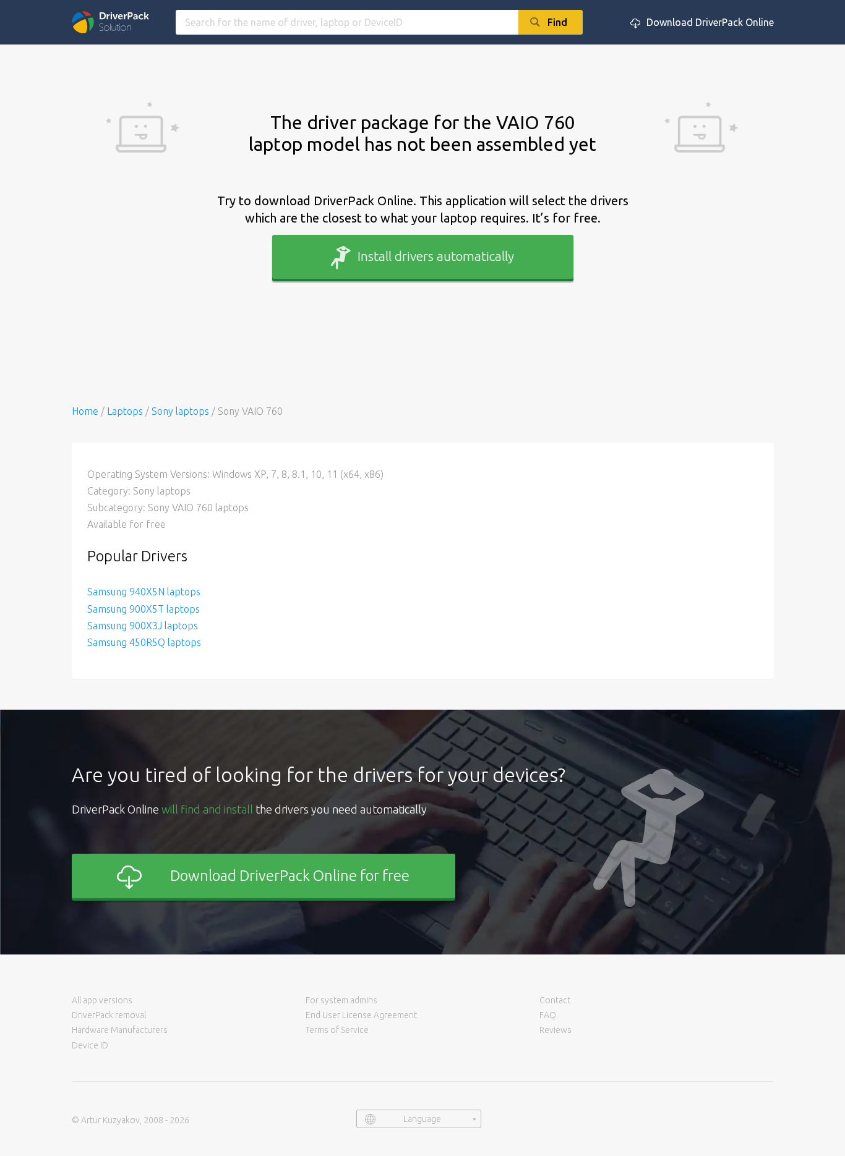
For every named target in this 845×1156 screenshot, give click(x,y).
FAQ (547, 1015)
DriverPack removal (109, 1015)
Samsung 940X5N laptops (143, 591)
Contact (554, 1000)
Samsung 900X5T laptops (143, 608)
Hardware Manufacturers (120, 1030)
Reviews (555, 1030)
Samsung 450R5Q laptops (144, 642)
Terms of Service (337, 1030)
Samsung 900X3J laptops (142, 625)
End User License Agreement (361, 1015)
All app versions (102, 1000)
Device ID (90, 1045)
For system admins (341, 1000)
